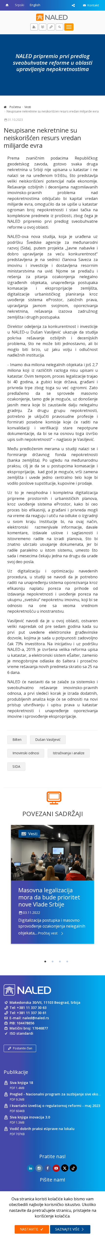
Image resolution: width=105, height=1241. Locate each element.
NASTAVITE (29, 1229)
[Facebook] (47, 1168)
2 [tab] (52, 961)
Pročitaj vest (48, 933)
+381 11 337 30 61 (31, 1012)
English (35, 5)
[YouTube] (56, 1168)
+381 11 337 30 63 (31, 1007)
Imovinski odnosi (25, 753)
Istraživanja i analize (68, 753)
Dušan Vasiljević (48, 739)
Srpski (19, 5)
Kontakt (93, 5)
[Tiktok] (73, 1168)
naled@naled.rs (35, 1018)
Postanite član (22, 1048)
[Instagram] (39, 1168)
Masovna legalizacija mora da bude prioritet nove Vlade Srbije (49, 897)
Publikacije (16, 1072)
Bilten (16, 739)
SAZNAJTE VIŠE (67, 1229)
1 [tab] (45, 961)
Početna (15, 107)
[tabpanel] (52, 884)
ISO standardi (21, 1033)
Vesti (27, 107)
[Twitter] (64, 1168)
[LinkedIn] (30, 1168)
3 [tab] (59, 961)
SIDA (16, 766)
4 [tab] (67, 961)
